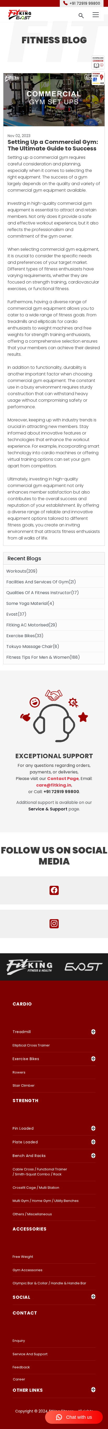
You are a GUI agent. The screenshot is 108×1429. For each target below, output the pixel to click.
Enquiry (19, 1340)
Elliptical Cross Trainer (31, 1045)
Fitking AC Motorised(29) (31, 625)
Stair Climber (24, 1085)
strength (26, 1100)
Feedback (21, 1367)
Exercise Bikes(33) (25, 636)
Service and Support (30, 1354)
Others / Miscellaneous (32, 1214)
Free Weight (23, 1256)
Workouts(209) (21, 571)
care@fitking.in (53, 785)
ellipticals (47, 321)
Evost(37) (16, 614)
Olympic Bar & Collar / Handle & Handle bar (49, 1283)
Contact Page (63, 779)
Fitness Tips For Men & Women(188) (43, 657)
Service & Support (47, 809)
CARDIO (22, 1004)
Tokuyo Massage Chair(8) (32, 646)
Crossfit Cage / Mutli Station (36, 1187)
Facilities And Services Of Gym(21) (41, 582)
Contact (25, 1313)
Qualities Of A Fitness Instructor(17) (42, 593)
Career (19, 1379)
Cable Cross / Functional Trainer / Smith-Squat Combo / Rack (40, 1172)
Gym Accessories (27, 1270)
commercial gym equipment (37, 486)
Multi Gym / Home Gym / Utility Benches (46, 1200)
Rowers (19, 1072)
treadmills (17, 321)
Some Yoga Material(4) (30, 603)
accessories (30, 1229)
